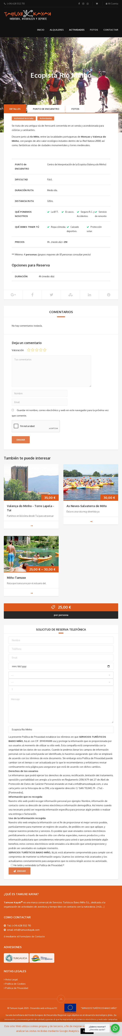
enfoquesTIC (51, 1008)
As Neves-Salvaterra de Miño (87, 506)
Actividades (77, 29)
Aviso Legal (11, 979)
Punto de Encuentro (46, 109)
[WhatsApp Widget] (115, 1028)
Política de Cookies (15, 983)
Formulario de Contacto (32, 936)
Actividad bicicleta (23, 118)
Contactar (110, 29)
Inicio (40, 29)
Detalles (14, 109)
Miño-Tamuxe (16, 577)
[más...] (100, 906)
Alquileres (57, 29)
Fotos (94, 29)
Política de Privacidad (16, 988)
